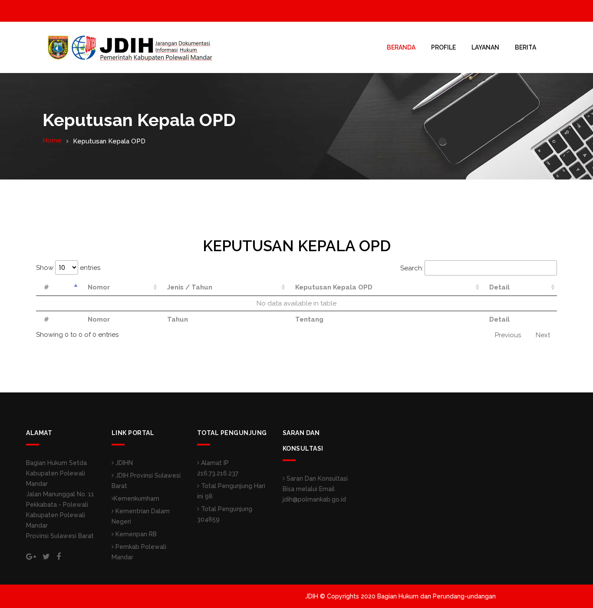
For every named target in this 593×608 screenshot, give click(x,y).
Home (52, 140)
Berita (525, 47)
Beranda (401, 47)
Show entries (68, 268)
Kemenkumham (136, 498)
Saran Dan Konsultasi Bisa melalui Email (315, 489)
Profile (443, 47)
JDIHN (123, 462)
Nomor (99, 287)
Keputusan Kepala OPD (333, 287)
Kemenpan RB (135, 534)
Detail (499, 287)
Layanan (485, 47)
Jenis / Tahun (189, 287)
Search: (411, 268)
